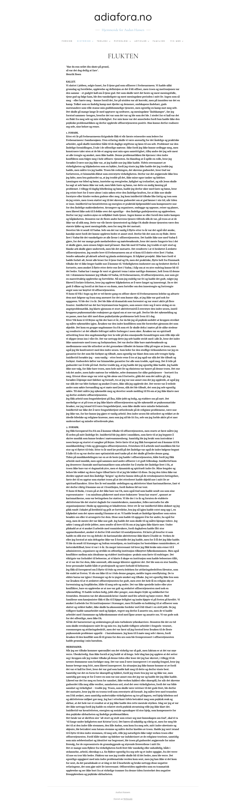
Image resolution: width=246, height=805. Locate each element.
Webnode (128, 799)
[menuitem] (68, 41)
